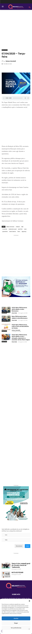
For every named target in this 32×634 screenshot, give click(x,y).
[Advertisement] (16, 30)
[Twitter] (12, 68)
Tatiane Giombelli (11, 61)
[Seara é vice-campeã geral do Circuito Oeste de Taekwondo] (6, 565)
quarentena (5, 231)
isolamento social (12, 229)
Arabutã (18, 226)
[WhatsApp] (20, 68)
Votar (27, 546)
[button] (29, 601)
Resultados (19, 546)
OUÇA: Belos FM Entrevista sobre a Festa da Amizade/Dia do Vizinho (20, 326)
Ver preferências (16, 628)
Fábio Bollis (14, 313)
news (25, 229)
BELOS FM (4, 312)
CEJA (22, 226)
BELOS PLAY (4, 50)
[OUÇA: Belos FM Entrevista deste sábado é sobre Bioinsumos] (6, 310)
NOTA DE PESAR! (17, 572)
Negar (16, 623)
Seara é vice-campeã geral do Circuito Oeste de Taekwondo (21, 565)
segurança (24, 231)
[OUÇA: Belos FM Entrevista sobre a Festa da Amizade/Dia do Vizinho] (6, 327)
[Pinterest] (16, 68)
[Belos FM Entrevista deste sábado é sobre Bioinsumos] (6, 319)
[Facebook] (8, 68)
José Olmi (20, 229)
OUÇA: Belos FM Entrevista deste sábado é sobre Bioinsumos (19, 309)
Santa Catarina (12, 231)
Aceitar (16, 618)
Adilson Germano (10, 226)
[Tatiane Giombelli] (3, 61)
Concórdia (4, 229)
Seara (18, 231)
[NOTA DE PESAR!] (6, 574)
